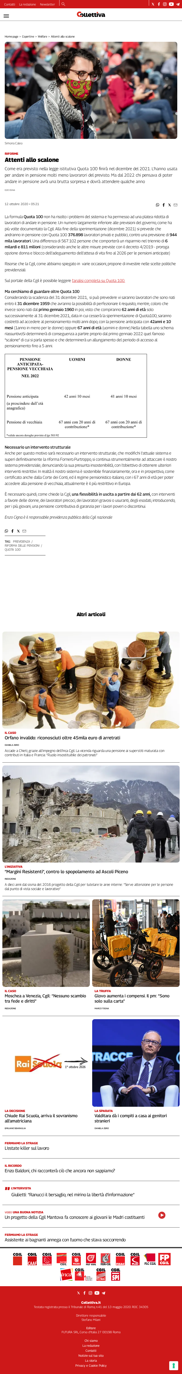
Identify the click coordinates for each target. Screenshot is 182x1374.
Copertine (28, 36)
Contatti (9, 4)
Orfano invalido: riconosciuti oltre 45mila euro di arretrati (62, 737)
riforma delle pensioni (22, 545)
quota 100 (13, 549)
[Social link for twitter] (153, 4)
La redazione (27, 4)
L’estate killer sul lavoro (27, 1148)
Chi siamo (91, 1340)
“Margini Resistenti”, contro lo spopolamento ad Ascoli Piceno (66, 871)
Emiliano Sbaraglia (15, 1128)
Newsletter (47, 4)
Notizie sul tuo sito (90, 1355)
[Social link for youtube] (171, 4)
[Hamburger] (6, 16)
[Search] (63, 4)
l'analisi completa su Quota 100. (98, 280)
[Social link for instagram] (165, 4)
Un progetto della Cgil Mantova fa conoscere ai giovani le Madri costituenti (75, 1217)
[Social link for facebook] (159, 4)
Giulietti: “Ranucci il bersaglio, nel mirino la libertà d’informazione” (72, 1194)
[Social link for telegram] (178, 4)
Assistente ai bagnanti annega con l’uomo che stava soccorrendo (65, 1239)
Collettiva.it (91, 1302)
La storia (91, 1360)
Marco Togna (102, 1008)
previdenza (21, 541)
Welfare (42, 36)
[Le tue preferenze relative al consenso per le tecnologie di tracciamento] (173, 1365)
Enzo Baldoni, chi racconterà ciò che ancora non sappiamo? (60, 1170)
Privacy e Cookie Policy (91, 1365)
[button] (157, 205)
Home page (11, 36)
